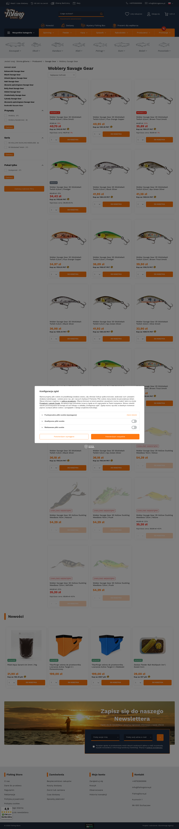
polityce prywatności (69, 401)
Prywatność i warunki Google (50, 403)
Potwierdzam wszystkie (115, 437)
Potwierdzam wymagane (64, 437)
